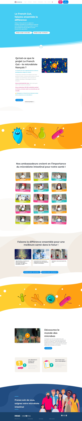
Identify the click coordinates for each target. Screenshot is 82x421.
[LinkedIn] (66, 415)
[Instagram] (64, 415)
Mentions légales (41, 418)
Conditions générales (30, 418)
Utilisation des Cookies (52, 418)
